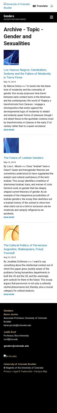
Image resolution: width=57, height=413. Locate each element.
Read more (9, 130)
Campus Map (40, 371)
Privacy (7, 371)
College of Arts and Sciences (15, 19)
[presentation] (28, 57)
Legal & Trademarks (22, 371)
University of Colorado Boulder (20, 364)
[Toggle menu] (51, 17)
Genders (9, 16)
